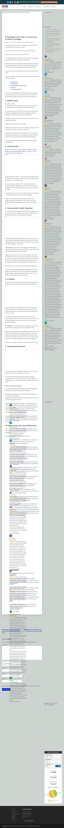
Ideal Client (14, 812)
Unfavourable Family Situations (18, 85)
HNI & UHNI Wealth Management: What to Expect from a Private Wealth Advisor (53, 45)
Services (13, 817)
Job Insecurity (14, 83)
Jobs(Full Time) (15, 814)
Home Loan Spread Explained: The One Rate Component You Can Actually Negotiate (53, 50)
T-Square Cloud (36, 826)
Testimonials (14, 819)
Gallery (13, 810)
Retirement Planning (29, 42)
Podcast (13, 816)
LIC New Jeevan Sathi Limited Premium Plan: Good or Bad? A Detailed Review (53, 40)
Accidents (13, 87)
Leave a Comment (15, 42)
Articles (13, 809)
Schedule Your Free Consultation (49, 2)
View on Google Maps (28, 820)
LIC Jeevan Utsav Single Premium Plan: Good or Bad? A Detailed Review (53, 35)
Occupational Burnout (16, 89)
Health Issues (14, 82)
